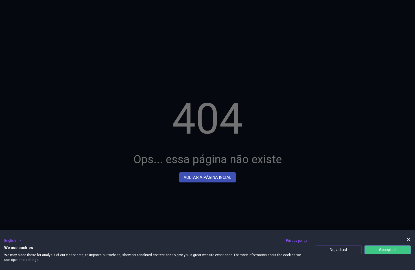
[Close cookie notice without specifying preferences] (408, 240)
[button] (12, 241)
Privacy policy (296, 241)
